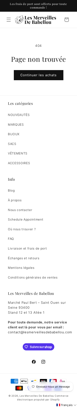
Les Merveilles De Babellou (37, 395)
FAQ (11, 239)
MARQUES (16, 124)
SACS (12, 144)
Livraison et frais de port (27, 248)
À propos (15, 200)
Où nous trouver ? (22, 229)
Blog (11, 190)
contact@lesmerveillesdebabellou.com (40, 332)
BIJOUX (14, 134)
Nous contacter (20, 210)
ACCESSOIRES (19, 163)
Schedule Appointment (25, 219)
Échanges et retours (23, 258)
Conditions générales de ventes (33, 277)
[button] (8, 19)
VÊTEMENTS (17, 153)
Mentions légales (21, 268)
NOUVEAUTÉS (19, 115)
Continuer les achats (38, 75)
